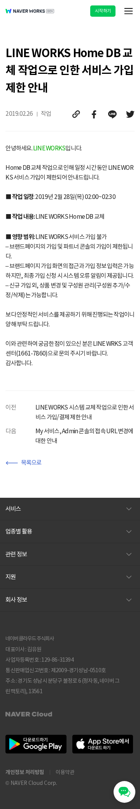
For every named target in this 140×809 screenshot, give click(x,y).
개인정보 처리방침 (24, 772)
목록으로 (31, 462)
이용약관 (65, 772)
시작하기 (103, 11)
